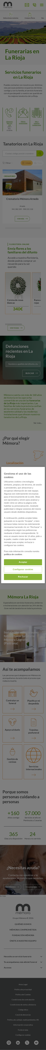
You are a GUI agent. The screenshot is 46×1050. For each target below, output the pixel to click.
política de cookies (13, 554)
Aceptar (23, 562)
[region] (23, 525)
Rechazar (23, 577)
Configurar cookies (23, 569)
